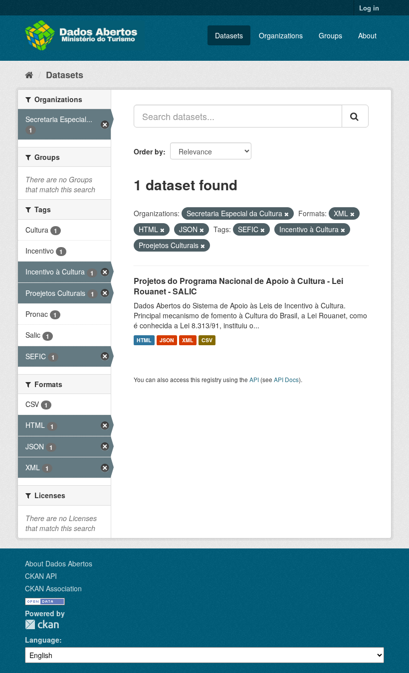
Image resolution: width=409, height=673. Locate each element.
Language (42, 640)
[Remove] (286, 214)
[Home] (29, 74)
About (367, 35)
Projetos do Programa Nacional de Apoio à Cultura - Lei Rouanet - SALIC (238, 286)
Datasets (229, 35)
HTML (144, 340)
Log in (369, 7)
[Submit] (355, 116)
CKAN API (41, 576)
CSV (207, 340)
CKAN (42, 624)
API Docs (286, 379)
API (254, 379)
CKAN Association (53, 588)
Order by (148, 151)
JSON (167, 340)
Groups (330, 35)
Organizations (281, 35)
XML (187, 340)
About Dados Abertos (58, 563)
